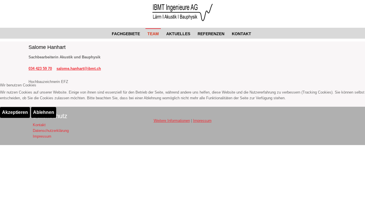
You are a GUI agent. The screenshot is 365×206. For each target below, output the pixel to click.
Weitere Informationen (172, 120)
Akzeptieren (15, 112)
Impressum (202, 120)
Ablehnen (43, 112)
